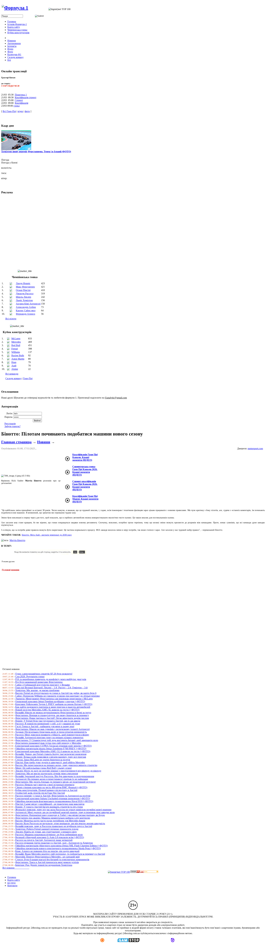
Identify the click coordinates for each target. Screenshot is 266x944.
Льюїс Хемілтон (24, 300)
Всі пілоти (10, 318)
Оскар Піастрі (23, 290)
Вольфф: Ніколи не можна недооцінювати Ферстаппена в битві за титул (53, 712)
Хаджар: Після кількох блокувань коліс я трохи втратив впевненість (51, 732)
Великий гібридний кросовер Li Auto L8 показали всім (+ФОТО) (49, 837)
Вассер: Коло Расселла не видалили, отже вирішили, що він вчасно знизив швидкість (60, 823)
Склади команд (13, 378)
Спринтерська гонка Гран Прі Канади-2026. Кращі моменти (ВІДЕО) (84, 470)
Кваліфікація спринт (25, 97)
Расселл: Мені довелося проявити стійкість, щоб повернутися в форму (52, 734)
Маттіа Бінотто (17, 540)
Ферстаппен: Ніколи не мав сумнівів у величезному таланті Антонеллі (52, 729)
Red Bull (15, 345)
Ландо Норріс (23, 283)
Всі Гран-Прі (9, 111)
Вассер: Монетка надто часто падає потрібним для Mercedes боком (50, 820)
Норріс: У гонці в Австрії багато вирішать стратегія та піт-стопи (49, 807)
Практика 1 (21, 94)
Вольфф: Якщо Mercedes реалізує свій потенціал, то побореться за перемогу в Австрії (60, 854)
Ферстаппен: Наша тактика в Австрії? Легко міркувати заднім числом (52, 718)
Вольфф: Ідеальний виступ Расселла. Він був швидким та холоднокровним (54, 776)
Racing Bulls (17, 355)
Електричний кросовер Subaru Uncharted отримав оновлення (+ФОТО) (52, 798)
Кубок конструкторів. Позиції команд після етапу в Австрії (46, 790)
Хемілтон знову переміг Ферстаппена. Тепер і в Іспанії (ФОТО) (36, 151)
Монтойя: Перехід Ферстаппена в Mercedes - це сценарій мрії (47, 856)
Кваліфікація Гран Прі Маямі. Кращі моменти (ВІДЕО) (85, 499)
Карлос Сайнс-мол (25, 310)
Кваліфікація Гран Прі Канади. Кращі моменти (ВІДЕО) (85, 457)
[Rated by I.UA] (137, 872)
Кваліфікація (21, 103)
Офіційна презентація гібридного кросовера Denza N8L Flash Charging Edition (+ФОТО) (61, 845)
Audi (13, 365)
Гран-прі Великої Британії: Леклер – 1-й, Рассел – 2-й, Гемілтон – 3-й (51, 687)
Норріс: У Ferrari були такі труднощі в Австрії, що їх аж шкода (47, 721)
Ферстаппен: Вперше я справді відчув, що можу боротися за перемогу (52, 715)
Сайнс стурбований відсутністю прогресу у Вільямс (42, 685)
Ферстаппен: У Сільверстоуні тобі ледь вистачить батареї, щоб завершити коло (56, 740)
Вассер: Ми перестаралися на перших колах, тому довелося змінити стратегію (56, 765)
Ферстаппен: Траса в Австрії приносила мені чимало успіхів (47, 862)
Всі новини (15, 868)
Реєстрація (10, 423)
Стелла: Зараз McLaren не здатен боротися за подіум (42, 759)
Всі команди (11, 373)
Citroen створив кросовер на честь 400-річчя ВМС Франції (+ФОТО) (51, 787)
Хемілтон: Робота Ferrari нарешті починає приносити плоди (46, 829)
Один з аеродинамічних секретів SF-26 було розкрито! (43, 673)
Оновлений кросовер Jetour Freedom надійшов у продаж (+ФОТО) (50, 701)
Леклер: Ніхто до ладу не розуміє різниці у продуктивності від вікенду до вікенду (58, 770)
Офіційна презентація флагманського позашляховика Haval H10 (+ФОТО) (54, 801)
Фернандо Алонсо (25, 314)
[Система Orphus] (51, 553)
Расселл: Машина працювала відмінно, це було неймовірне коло (49, 834)
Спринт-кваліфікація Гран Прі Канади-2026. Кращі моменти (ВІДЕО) (84, 485)
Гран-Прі (27, 378)
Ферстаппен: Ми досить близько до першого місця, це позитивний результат (55, 782)
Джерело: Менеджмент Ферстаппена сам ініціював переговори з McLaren (54, 698)
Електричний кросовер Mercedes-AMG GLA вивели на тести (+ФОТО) (52, 751)
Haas (13, 362)
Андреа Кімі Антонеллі (28, 303)
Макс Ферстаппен (25, 286)
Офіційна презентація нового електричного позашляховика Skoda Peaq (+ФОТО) (58, 848)
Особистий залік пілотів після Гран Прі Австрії (40, 793)
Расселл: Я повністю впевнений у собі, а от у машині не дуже (47, 723)
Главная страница (16, 442)
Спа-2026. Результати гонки (29, 676)
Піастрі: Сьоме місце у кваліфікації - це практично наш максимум (49, 804)
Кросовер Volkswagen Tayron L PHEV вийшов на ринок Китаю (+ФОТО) (53, 704)
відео (20, 111)
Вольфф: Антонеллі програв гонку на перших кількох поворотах (49, 737)
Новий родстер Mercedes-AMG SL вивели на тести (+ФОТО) (47, 709)
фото (27, 111)
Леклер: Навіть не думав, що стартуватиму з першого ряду (46, 831)
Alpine (14, 369)
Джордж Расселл (24, 293)
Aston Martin (17, 359)
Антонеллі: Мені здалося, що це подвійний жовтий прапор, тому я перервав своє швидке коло (65, 812)
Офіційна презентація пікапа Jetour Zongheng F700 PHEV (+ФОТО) (50, 748)
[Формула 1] (15, 7)
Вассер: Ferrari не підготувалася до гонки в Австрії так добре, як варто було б (55, 693)
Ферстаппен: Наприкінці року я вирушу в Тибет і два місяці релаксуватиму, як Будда (60, 815)
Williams (15, 352)
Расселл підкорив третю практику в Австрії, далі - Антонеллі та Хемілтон (54, 843)
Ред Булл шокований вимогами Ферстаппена (38, 682)
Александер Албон (26, 307)
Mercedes (16, 342)
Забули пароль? (12, 426)
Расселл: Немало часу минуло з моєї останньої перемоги (44, 784)
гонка (17, 105)
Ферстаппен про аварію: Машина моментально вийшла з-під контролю (52, 818)
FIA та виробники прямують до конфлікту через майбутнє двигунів (50, 679)
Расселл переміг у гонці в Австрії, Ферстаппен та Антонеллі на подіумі (52, 795)
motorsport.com (255, 448)
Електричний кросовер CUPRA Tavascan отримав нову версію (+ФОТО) (53, 746)
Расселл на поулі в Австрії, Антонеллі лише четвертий (44, 840)
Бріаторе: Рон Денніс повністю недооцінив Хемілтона (43, 865)
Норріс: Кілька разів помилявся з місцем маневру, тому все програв (50, 757)
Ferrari (14, 348)
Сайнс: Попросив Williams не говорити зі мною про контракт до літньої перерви (57, 696)
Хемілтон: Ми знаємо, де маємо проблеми (37, 690)
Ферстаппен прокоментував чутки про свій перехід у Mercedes (48, 743)
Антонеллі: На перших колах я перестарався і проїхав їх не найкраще (51, 779)
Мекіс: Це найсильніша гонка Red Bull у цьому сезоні (43, 768)
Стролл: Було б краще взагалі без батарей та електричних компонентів (52, 859)
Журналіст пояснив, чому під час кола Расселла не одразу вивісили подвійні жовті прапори (63, 809)
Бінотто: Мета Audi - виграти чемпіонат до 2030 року (47, 535)
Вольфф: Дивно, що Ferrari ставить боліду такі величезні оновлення (50, 754)
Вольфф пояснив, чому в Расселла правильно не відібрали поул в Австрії (53, 826)
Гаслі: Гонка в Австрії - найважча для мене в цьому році (44, 726)
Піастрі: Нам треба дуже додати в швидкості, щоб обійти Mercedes (50, 762)
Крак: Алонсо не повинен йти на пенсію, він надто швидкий (47, 851)
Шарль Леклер (23, 297)
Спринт (19, 100)
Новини (43, 442)
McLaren (15, 338)
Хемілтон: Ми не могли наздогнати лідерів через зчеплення (46, 773)
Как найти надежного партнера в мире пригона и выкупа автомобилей (52, 707)
